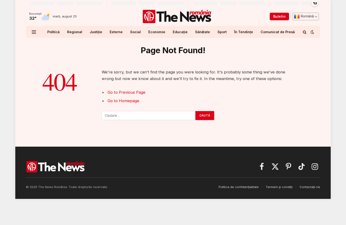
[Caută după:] (149, 115)
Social (135, 32)
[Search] (304, 32)
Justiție (96, 32)
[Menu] (34, 32)
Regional (74, 32)
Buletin (279, 16)
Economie (156, 32)
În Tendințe (243, 32)
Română (307, 16)
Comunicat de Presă (278, 32)
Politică (53, 32)
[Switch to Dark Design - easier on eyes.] (312, 32)
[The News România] (177, 16)
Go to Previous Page (126, 92)
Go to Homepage (123, 100)
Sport (222, 32)
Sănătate (202, 32)
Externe (116, 32)
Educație (180, 32)
